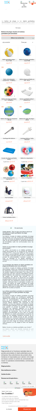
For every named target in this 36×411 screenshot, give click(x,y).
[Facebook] (11, 383)
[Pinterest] (30, 383)
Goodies (3, 9)
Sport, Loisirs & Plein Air (12, 9)
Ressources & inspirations (9, 378)
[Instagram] (18, 383)
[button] (18, 37)
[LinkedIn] (5, 383)
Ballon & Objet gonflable (25, 9)
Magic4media (5, 366)
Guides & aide (5, 374)
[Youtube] (24, 383)
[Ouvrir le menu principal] (3, 2)
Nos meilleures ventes (8, 370)
